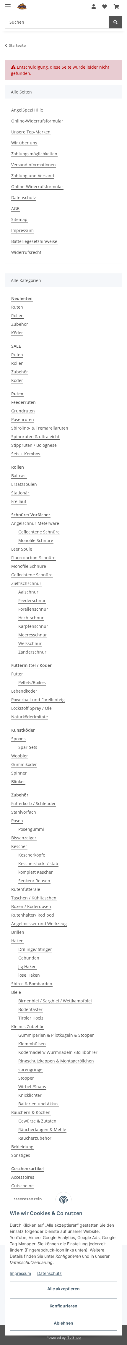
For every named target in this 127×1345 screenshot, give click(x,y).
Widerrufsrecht (26, 252)
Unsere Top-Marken (31, 132)
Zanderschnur (32, 652)
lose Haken (29, 975)
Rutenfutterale (25, 889)
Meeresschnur (32, 635)
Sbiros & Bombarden (31, 983)
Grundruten (23, 411)
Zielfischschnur (26, 583)
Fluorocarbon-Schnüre (33, 557)
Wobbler (19, 756)
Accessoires (22, 1177)
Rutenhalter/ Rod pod (32, 915)
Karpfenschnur (33, 626)
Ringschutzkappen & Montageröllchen (56, 1061)
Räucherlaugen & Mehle (42, 1129)
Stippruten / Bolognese (34, 445)
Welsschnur (30, 643)
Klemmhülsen (32, 1043)
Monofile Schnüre (35, 540)
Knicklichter (30, 1095)
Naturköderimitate (29, 717)
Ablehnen (63, 1322)
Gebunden (28, 958)
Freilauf (18, 501)
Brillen (17, 932)
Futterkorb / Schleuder (33, 803)
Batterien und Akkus (38, 1104)
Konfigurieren (63, 1305)
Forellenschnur (33, 609)
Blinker (18, 781)
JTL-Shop (73, 1337)
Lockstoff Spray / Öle (31, 708)
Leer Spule (21, 549)
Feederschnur (32, 600)
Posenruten (22, 419)
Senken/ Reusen (34, 880)
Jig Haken (27, 966)
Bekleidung (22, 1146)
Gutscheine (22, 1185)
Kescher (19, 846)
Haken (17, 941)
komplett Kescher (35, 872)
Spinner (19, 773)
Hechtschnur (31, 617)
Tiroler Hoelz (30, 1018)
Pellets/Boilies (32, 682)
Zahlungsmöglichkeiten (34, 154)
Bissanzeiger (23, 838)
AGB (15, 208)
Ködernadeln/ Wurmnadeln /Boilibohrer (57, 1052)
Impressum (20, 1273)
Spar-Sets (27, 747)
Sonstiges (20, 1155)
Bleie (16, 992)
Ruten (17, 307)
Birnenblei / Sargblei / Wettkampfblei (55, 1001)
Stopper (26, 1078)
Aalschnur (28, 592)
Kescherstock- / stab (38, 863)
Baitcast (19, 475)
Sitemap (19, 219)
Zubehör (19, 324)
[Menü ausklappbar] (8, 3)
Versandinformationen (33, 164)
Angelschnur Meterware (35, 523)
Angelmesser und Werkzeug (39, 923)
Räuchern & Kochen (31, 1112)
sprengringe (30, 1069)
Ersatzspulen (24, 484)
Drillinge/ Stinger (35, 949)
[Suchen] (115, 22)
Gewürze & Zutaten (37, 1121)
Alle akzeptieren (63, 1288)
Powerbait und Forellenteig (38, 699)
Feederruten (23, 402)
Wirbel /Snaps (32, 1086)
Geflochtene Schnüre (39, 532)
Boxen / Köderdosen (31, 906)
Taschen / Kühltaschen (33, 898)
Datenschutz (49, 1273)
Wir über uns (24, 143)
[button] (93, 6)
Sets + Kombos (25, 454)
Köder (17, 333)
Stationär (20, 493)
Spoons (18, 738)
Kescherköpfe (31, 855)
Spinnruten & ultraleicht (35, 436)
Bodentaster (30, 1009)
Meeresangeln (28, 1199)
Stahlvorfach (23, 812)
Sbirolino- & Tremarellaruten (39, 428)
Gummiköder (24, 764)
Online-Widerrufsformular (37, 121)
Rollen (17, 315)
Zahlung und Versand (32, 175)
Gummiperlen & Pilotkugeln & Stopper (56, 1035)
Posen (17, 820)
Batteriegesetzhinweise (34, 241)
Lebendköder (24, 691)
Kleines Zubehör (27, 1026)
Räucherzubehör (34, 1138)
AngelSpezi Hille (27, 110)
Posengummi (31, 829)
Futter (17, 674)
